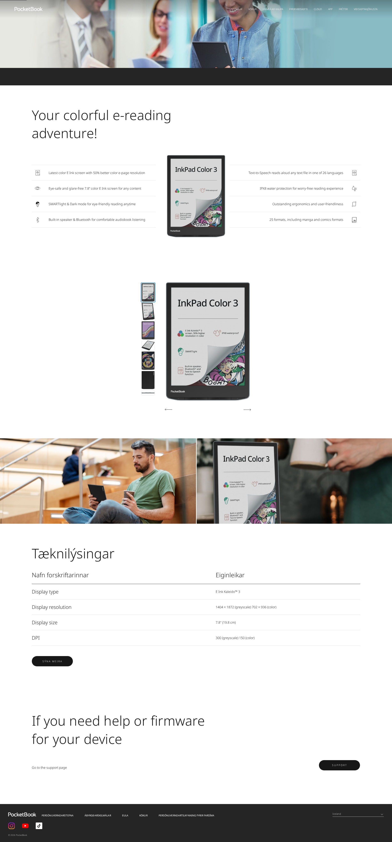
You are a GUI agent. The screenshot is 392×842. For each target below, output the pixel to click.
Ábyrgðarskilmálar (98, 815)
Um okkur (235, 9)
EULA (125, 815)
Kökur (143, 815)
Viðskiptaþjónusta (365, 9)
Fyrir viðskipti (298, 9)
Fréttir (343, 9)
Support (339, 765)
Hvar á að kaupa (273, 9)
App (330, 9)
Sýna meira (52, 661)
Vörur (252, 9)
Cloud (318, 9)
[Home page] (28, 9)
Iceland (336, 814)
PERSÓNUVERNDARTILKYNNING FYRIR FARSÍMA (186, 815)
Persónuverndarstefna (57, 815)
